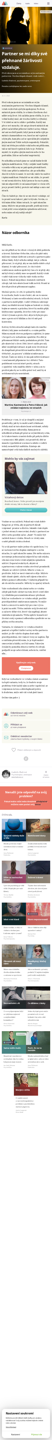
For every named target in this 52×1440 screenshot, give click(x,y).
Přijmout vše (36, 1434)
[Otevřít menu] (48, 3)
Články (18, 3)
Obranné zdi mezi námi (12, 962)
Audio (27, 3)
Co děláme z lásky (36, 1003)
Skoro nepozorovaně (38, 919)
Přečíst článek (26, 510)
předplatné (41, 801)
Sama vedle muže (12, 1048)
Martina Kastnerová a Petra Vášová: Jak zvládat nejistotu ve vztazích (26, 406)
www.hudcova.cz (17, 777)
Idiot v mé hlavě (11, 919)
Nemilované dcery (36, 835)
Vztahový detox (14, 497)
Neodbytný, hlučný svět (37, 962)
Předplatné (26, 668)
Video (36, 3)
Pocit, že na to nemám (35, 1049)
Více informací (11, 1427)
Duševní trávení (35, 877)
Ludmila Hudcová (19, 771)
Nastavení (15, 1434)
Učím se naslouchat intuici (13, 878)
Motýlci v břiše (23, 1090)
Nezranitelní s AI (12, 1003)
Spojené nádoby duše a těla (14, 836)
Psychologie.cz (5, 3)
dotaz (38, 804)
